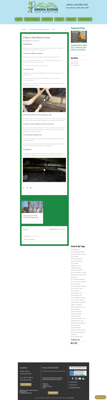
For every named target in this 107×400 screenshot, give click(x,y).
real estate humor (75, 320)
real (84, 318)
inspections (83, 302)
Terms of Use (73, 384)
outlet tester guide (75, 316)
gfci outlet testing (75, 284)
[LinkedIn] (83, 378)
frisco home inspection (80, 281)
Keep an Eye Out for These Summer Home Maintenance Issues (30, 216)
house (83, 297)
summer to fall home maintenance (79, 330)
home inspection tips (76, 295)
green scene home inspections (78, 286)
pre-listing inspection (76, 318)
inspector (73, 304)
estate (84, 274)
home (80, 288)
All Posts (23, 29)
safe (82, 320)
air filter (83, 254)
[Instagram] (76, 378)
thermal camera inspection (78, 332)
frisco (72, 281)
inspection (81, 300)
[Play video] (44, 100)
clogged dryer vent (76, 265)
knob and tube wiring (76, 307)
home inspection (75, 291)
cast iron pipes (74, 263)
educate (84, 272)
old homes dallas (75, 309)
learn (84, 307)
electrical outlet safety (76, 274)
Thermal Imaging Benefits (77, 251)
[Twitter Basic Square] (74, 343)
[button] (59, 19)
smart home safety (76, 327)
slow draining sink (75, 325)
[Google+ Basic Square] (76, 343)
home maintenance (76, 297)
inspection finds (75, 302)
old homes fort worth (76, 311)
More (53, 29)
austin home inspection (77, 258)
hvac (72, 300)
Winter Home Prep (76, 254)
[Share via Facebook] (23, 187)
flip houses (73, 277)
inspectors (79, 304)
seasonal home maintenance (78, 323)
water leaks (74, 334)
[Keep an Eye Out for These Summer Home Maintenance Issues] (32, 207)
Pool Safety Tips (75, 249)
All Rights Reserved (26, 393)
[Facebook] (72, 378)
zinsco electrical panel (76, 336)
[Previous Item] (73, 36)
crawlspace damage (76, 268)
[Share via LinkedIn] (30, 187)
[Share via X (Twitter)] (27, 187)
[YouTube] (79, 378)
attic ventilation (75, 256)
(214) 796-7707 (70, 397)
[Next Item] (84, 36)
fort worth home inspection (78, 279)
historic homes (75, 288)
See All (64, 198)
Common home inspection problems (39, 29)
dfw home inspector (76, 272)
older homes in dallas (76, 313)
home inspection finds (76, 293)
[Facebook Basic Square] (72, 343)
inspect (76, 300)
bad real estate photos (76, 261)
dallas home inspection (77, 270)
